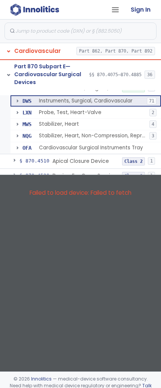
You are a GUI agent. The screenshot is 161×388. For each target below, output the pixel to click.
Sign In (141, 9)
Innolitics (41, 379)
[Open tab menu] (115, 9)
